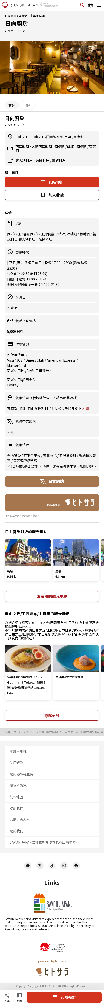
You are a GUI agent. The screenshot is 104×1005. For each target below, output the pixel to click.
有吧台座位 (32, 455)
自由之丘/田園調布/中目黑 (51, 136)
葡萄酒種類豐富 (25, 460)
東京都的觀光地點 (52, 596)
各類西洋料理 (42, 146)
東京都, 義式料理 (47, 732)
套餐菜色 (50, 455)
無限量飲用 (68, 455)
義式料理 (59, 160)
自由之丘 (22, 136)
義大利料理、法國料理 (32, 160)
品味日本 (11, 732)
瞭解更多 (52, 715)
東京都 (79, 136)
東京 (26, 732)
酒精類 (59, 146)
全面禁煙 (14, 455)
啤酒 (71, 146)
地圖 (27, 105)
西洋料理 (22, 146)
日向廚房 (16, 23)
